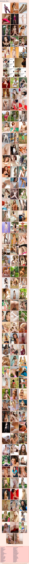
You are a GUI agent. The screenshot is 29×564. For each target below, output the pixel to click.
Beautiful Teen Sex (15, 547)
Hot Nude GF (15, 560)
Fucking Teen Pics (15, 551)
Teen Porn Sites (3, 558)
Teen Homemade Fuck (3, 553)
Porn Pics (2, 551)
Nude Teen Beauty (3, 556)
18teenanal (2, 554)
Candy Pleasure (3, 549)
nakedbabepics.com (3, 560)
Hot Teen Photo (15, 554)
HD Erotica (2, 561)
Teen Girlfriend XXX (15, 553)
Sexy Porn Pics (15, 558)
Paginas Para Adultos (16, 552)
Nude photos (15, 555)
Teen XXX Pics (15, 559)
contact (26, 563)
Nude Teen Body (15, 549)
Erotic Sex (2, 548)
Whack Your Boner (3, 557)
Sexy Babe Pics (15, 550)
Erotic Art (2, 555)
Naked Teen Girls (15, 556)
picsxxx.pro (2, 559)
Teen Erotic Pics (3, 547)
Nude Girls (14, 561)
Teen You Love (15, 548)
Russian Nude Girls (15, 557)
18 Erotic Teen (4, 1)
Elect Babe (2, 550)
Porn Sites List (2, 552)
